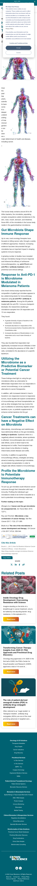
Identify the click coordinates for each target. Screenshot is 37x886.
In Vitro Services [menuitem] (18, 760)
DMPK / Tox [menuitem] (18, 767)
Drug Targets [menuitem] (18, 746)
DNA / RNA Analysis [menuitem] (18, 798)
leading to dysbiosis (9, 434)
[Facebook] (20, 565)
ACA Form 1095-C (18, 881)
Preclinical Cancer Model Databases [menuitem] (18, 832)
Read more (11, 619)
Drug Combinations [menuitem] (18, 838)
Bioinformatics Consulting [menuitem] (18, 844)
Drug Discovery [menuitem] (18, 753)
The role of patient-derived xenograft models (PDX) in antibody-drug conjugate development (15, 703)
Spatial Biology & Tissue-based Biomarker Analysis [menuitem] (18, 795)
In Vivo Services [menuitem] (18, 763)
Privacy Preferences (23, 879)
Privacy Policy (9, 28)
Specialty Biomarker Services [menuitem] (18, 824)
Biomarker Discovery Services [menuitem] (18, 787)
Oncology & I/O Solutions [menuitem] (18, 741)
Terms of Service (11, 879)
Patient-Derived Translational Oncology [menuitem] (18, 781)
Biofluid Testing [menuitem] (18, 810)
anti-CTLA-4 (24, 264)
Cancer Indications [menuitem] (18, 749)
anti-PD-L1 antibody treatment (12, 267)
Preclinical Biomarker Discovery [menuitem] (18, 835)
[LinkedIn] (16, 565)
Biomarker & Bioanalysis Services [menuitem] (18, 792)
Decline (18, 52)
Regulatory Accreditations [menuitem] (18, 818)
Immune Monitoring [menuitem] (18, 804)
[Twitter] (12, 565)
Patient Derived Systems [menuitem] (19, 784)
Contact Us (16, 877)
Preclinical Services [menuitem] (18, 758)
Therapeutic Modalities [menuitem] (18, 743)
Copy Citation (7, 558)
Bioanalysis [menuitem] (18, 807)
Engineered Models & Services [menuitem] (18, 773)
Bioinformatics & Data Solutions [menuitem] (18, 829)
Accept (18, 48)
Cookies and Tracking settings (18, 43)
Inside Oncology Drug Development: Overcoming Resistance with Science (15, 600)
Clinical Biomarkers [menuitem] (18, 821)
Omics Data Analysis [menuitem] (18, 841)
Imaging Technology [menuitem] (18, 770)
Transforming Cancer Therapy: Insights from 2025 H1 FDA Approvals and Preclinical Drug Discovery (17, 651)
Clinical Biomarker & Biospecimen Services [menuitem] (18, 815)
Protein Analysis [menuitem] (18, 801)
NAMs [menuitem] (18, 776)
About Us (8, 877)
